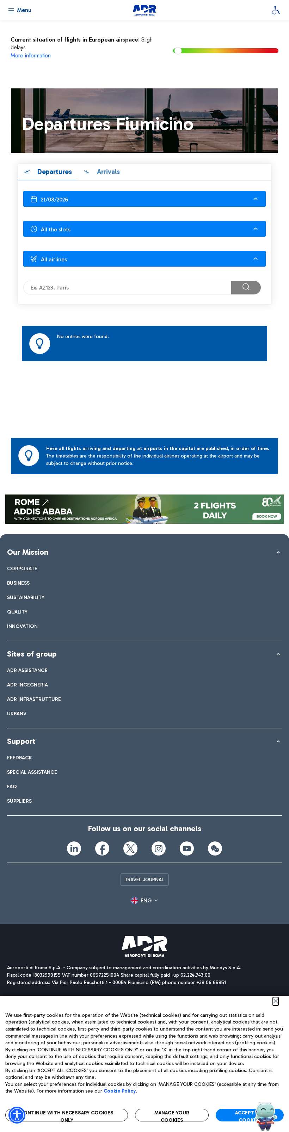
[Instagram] (159, 848)
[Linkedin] (74, 848)
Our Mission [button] (27, 552)
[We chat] (215, 848)
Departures (54, 172)
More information (31, 55)
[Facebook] (102, 848)
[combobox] (144, 199)
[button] (144, 900)
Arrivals (107, 172)
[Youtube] (187, 848)
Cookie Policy (120, 1091)
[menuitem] (22, 568)
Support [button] (21, 741)
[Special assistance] (276, 10)
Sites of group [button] (32, 654)
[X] (130, 848)
